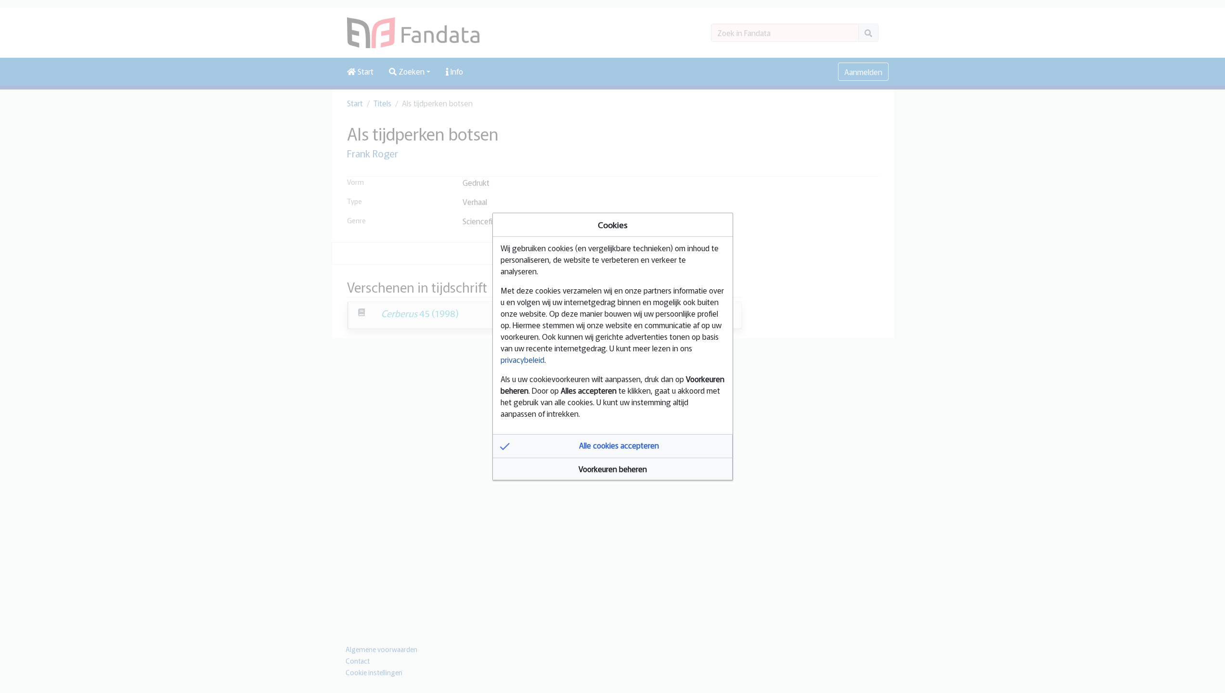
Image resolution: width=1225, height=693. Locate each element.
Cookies (613, 224)
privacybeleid (522, 359)
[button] (613, 446)
